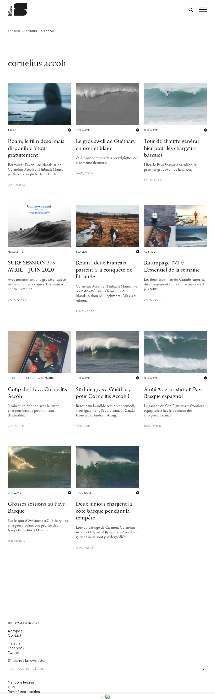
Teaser (81, 251)
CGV (11, 687)
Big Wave (83, 130)
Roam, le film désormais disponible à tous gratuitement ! (36, 148)
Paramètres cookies (24, 692)
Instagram (15, 643)
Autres (149, 251)
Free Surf (84, 492)
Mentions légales (21, 682)
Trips (12, 130)
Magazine (16, 251)
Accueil (14, 31)
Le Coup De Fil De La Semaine (31, 378)
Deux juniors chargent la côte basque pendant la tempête (104, 511)
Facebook (16, 648)
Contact (14, 635)
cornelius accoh (40, 31)
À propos (15, 631)
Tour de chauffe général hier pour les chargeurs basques (171, 148)
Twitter (13, 653)
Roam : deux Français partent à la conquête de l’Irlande (104, 270)
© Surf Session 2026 (24, 623)
